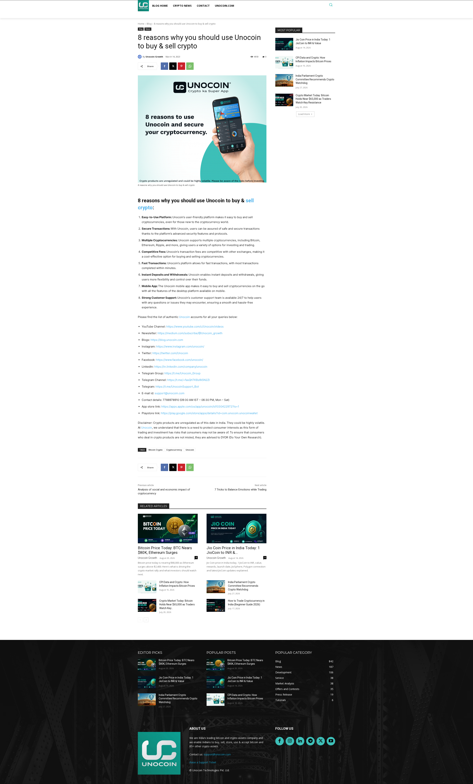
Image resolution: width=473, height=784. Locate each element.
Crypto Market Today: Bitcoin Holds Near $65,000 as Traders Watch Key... (177, 604)
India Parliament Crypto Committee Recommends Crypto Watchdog (243, 586)
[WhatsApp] (190, 66)
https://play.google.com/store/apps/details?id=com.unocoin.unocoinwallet (209, 413)
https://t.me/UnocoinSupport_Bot (177, 386)
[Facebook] (164, 66)
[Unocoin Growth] (140, 57)
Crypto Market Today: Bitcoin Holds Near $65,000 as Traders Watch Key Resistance (313, 99)
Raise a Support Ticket (202, 762)
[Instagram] (290, 741)
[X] (173, 66)
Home (141, 23)
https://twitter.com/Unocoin (170, 353)
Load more (304, 114)
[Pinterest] (181, 66)
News (148, 29)
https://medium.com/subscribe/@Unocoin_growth (190, 333)
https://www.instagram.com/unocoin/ (180, 346)
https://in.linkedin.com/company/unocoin (180, 366)
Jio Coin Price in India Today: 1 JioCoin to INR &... (233, 550)
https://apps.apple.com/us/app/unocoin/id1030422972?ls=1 (200, 406)
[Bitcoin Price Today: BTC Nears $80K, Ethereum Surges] (168, 528)
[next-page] (146, 620)
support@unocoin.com (169, 393)
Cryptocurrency (174, 449)
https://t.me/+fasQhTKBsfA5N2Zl (188, 380)
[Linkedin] (300, 741)
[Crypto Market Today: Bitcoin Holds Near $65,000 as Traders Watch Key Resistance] (147, 605)
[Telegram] (310, 741)
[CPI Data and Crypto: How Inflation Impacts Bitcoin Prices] (147, 586)
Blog (149, 23)
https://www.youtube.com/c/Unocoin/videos (195, 326)
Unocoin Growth (154, 56)
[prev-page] (140, 620)
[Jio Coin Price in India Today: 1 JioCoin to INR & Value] (236, 528)
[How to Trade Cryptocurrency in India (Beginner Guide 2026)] (216, 605)
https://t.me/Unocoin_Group (182, 373)
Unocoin (184, 317)
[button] (330, 4)
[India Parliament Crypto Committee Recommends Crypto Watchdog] (216, 586)
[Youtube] (331, 741)
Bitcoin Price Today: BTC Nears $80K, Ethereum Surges (165, 550)
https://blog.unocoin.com (167, 340)
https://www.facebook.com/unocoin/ (179, 360)
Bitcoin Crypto (156, 449)
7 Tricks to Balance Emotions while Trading (240, 489)
